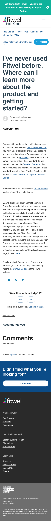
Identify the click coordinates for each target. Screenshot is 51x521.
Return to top (9, 315)
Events (6, 471)
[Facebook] (9, 280)
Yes (20, 299)
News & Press (9, 464)
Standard (7, 421)
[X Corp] (16, 280)
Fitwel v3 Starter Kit (32, 164)
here (18, 253)
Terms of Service (8, 503)
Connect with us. (36, 306)
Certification (8, 418)
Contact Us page (21, 268)
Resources (8, 424)
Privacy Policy (7, 501)
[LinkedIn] (23, 280)
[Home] (12, 405)
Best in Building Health (13, 439)
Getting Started (41, 188)
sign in (13, 354)
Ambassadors (9, 446)
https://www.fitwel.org (37, 147)
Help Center (8, 31)
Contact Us (25, 383)
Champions (8, 443)
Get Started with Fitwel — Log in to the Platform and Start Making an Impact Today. (23, 7)
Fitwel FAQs (22, 31)
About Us (7, 461)
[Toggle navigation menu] (44, 21)
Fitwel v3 (24, 157)
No (31, 299)
